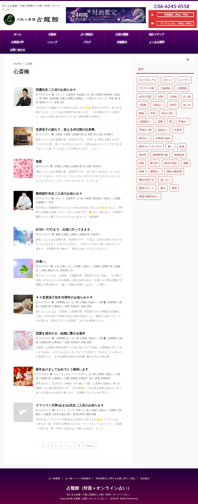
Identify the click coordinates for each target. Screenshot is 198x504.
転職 (141, 171)
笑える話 (98, 134)
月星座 (178, 129)
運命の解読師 (174, 171)
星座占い (163, 129)
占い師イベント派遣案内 (78, 478)
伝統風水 (81, 94)
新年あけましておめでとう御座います (62, 369)
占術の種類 (122, 34)
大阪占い (107, 198)
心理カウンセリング (97, 98)
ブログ (87, 42)
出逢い (63, 266)
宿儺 (62, 98)
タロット (60, 94)
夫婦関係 (111, 302)
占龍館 (98, 94)
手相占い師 (145, 129)
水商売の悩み (59, 414)
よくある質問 (156, 42)
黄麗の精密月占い (149, 196)
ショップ (52, 42)
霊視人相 (59, 102)
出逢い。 (42, 261)
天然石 (173, 104)
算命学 (142, 154)
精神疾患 (179, 154)
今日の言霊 (145, 96)
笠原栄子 (108, 134)
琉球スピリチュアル (150, 146)
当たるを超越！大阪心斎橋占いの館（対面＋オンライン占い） (99, 494)
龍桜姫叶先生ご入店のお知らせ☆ (59, 193)
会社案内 (144, 478)
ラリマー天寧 (74, 410)
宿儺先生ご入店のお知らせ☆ (56, 89)
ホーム (17, 34)
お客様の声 (17, 42)
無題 (39, 161)
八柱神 (173, 96)
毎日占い (144, 138)
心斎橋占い (80, 98)
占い (70, 266)
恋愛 (90, 134)
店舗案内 (122, 42)
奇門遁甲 (44, 98)
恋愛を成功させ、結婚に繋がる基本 (60, 333)
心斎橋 (69, 98)
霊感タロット (46, 102)
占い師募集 (54, 478)
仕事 (160, 96)
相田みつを (53, 270)
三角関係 (165, 88)
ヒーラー (184, 79)
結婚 (83, 306)
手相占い (183, 121)
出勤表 (52, 34)
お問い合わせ (17, 49)
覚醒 (185, 163)
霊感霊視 (105, 378)
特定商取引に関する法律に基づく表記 (115, 478)
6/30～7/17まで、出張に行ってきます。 (64, 229)
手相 (111, 98)
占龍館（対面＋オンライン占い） (99, 487)
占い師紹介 (87, 34)
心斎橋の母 (77, 134)
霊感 (89, 306)
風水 (162, 188)
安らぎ (187, 104)
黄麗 (174, 188)
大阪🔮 (102, 302)
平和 (152, 113)
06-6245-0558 (172, 6)
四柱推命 (108, 94)
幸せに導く (168, 113)
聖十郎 (154, 163)
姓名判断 (54, 98)
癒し (69, 414)
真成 (181, 146)
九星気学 (70, 94)
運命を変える (146, 179)
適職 (88, 414)
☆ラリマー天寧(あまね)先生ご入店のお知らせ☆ (70, 405)
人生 (56, 266)
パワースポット (79, 374)
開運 (93, 414)
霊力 (91, 378)
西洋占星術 (78, 414)
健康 (58, 234)
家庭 (141, 113)
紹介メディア (156, 34)
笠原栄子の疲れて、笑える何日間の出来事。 (67, 129)
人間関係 (60, 302)
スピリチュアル (62, 374)
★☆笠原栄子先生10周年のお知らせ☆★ (64, 297)
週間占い (155, 171)
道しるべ (165, 179)
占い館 (90, 94)
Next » (90, 446)
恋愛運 (74, 378)
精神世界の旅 (160, 154)
